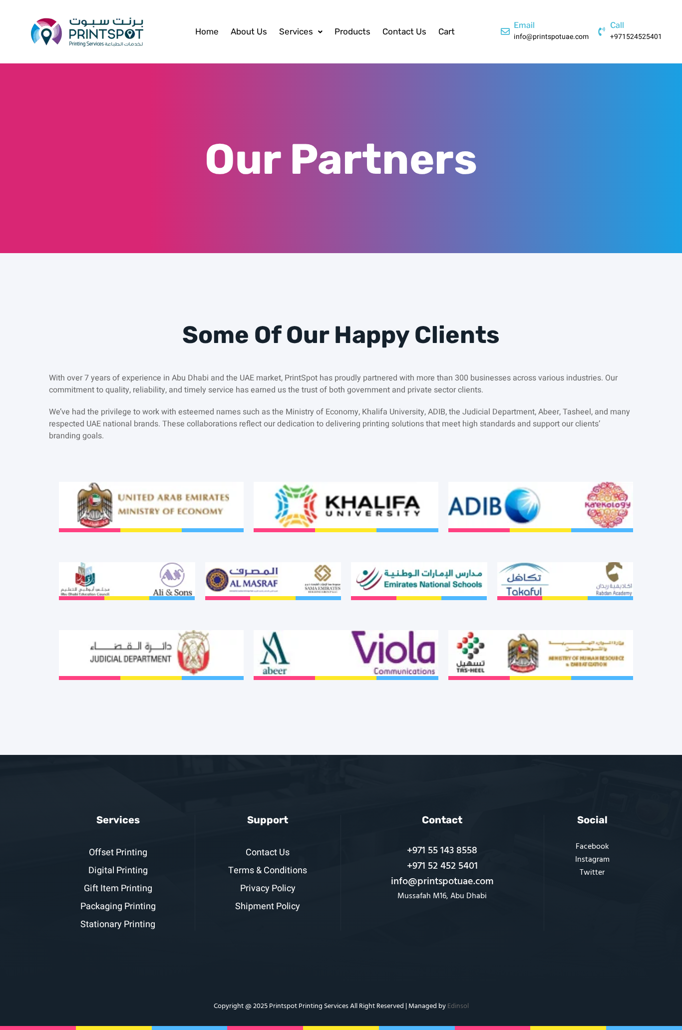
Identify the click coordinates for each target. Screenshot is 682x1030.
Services (296, 31)
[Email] (505, 31)
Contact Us (404, 31)
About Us (249, 31)
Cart (446, 31)
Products (352, 31)
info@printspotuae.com (442, 882)
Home (207, 31)
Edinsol (458, 1006)
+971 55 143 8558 (442, 851)
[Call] (601, 31)
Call (617, 25)
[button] (301, 31)
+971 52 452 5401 (442, 866)
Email (524, 25)
